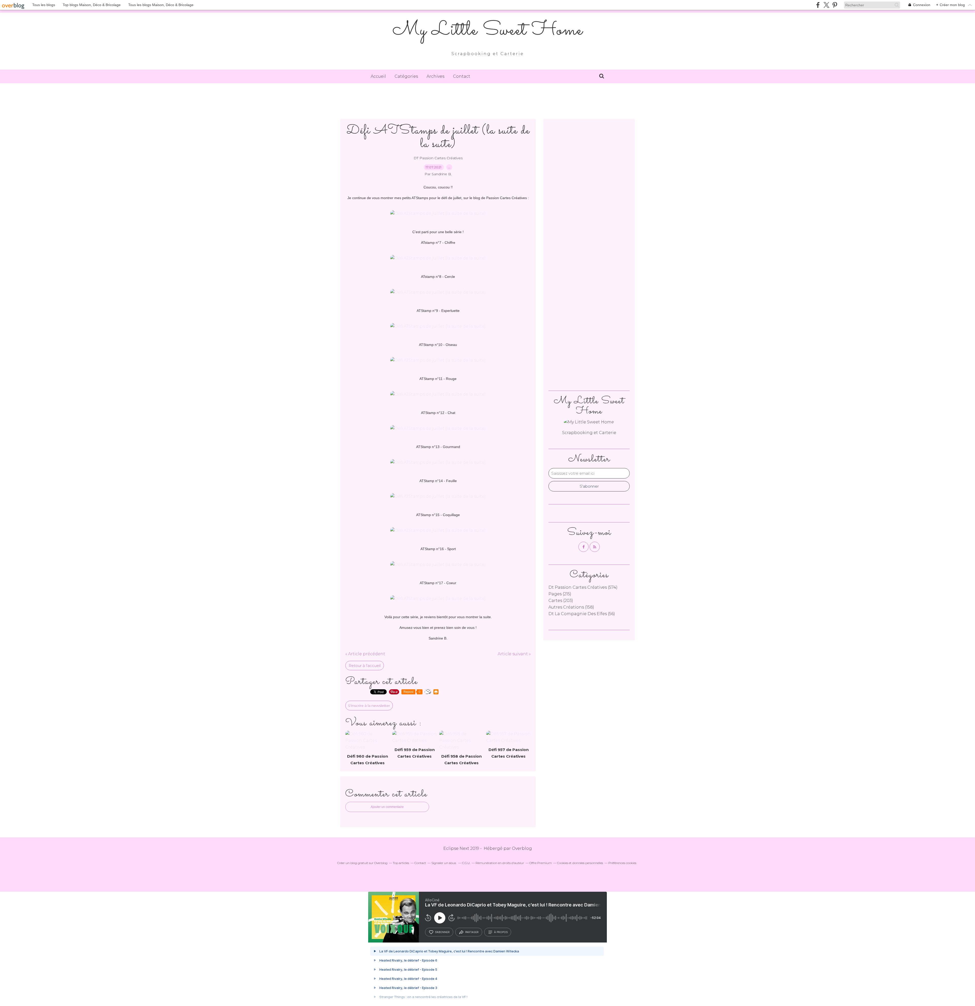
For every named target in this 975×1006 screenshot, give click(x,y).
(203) (560, 600)
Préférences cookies (622, 863)
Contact (461, 76)
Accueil (378, 76)
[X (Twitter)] (826, 5)
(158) (571, 607)
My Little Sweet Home (488, 30)
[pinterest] (835, 5)
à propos (501, 932)
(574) (583, 587)
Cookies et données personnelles (580, 863)
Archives (435, 76)
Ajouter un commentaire (387, 807)
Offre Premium (540, 863)
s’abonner (442, 932)
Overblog (522, 848)
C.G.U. (466, 863)
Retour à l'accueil (365, 665)
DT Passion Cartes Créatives (438, 158)
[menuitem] (378, 76)
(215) (559, 594)
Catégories (406, 76)
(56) (581, 613)
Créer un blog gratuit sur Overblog (362, 863)
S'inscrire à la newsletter (369, 705)
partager (472, 932)
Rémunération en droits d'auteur (500, 863)
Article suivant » (514, 653)
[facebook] (818, 5)
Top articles (401, 863)
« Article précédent (365, 653)
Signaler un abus (444, 863)
